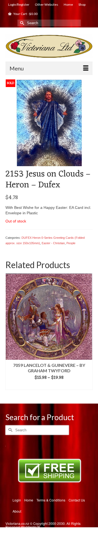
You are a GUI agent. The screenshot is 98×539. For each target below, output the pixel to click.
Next (88, 334)
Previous (10, 334)
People (70, 243)
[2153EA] (49, 122)
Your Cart (25, 14)
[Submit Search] (21, 23)
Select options (49, 386)
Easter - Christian (53, 243)
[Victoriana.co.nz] (49, 46)
